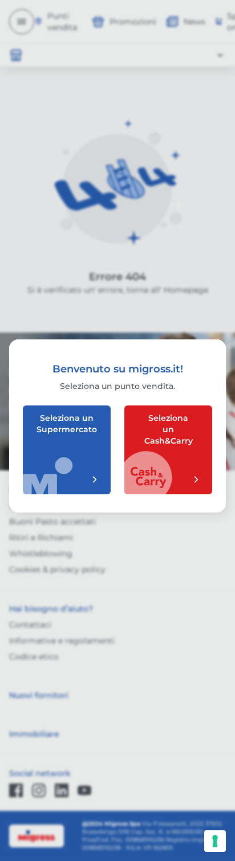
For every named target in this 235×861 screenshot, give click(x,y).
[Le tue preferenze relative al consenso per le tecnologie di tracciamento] (215, 841)
